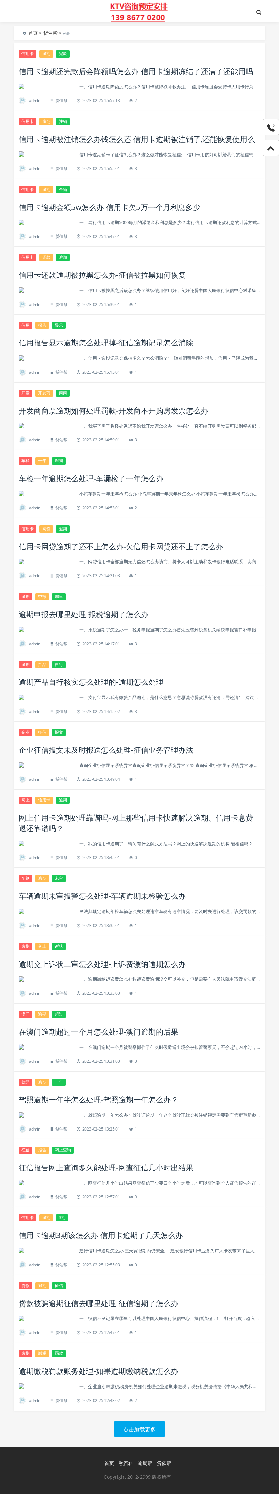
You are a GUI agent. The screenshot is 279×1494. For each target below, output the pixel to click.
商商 (63, 393)
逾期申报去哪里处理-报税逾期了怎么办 (83, 614)
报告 (42, 325)
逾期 (46, 53)
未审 (59, 878)
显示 (59, 325)
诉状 (59, 946)
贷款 (25, 1285)
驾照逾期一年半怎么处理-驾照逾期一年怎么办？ (98, 1099)
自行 (59, 664)
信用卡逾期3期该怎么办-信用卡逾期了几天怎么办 (101, 1235)
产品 (42, 664)
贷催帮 (50, 33)
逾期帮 (145, 1463)
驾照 (25, 1082)
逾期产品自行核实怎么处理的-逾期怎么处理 (91, 682)
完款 (63, 53)
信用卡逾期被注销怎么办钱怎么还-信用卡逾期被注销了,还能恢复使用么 (137, 139)
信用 (25, 325)
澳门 (25, 1014)
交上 (42, 946)
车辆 (25, 878)
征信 (42, 732)
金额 (63, 189)
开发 (25, 393)
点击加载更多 (139, 1429)
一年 (42, 461)
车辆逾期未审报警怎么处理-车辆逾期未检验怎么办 (102, 896)
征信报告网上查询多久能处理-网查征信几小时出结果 (106, 1167)
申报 (42, 596)
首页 (33, 33)
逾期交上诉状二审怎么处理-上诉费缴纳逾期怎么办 (102, 964)
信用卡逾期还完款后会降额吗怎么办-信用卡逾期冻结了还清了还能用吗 (136, 71)
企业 (25, 732)
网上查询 (63, 1150)
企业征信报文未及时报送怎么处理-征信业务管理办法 (106, 750)
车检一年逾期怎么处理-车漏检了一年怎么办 (91, 478)
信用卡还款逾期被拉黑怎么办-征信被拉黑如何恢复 (102, 275)
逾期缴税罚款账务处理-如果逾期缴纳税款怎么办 (98, 1371)
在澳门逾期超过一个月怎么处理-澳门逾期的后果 (98, 1031)
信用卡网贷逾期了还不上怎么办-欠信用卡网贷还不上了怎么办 (121, 546)
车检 (25, 461)
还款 (46, 257)
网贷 (46, 529)
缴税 (42, 1353)
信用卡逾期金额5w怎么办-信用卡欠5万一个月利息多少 (109, 207)
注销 (63, 121)
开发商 (44, 393)
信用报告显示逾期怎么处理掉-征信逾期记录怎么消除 (106, 342)
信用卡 (27, 53)
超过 (59, 1014)
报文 (59, 732)
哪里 (59, 596)
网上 (25, 800)
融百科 (126, 1463)
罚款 (59, 1353)
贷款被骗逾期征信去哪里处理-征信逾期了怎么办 (98, 1303)
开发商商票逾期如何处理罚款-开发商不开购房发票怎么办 (113, 410)
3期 (62, 1217)
